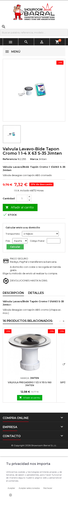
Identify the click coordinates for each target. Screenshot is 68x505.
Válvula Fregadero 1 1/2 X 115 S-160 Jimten (29, 384)
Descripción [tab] (13, 293)
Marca (34, 159)
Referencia (10, 159)
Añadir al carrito (19, 207)
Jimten (43, 159)
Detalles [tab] (36, 293)
